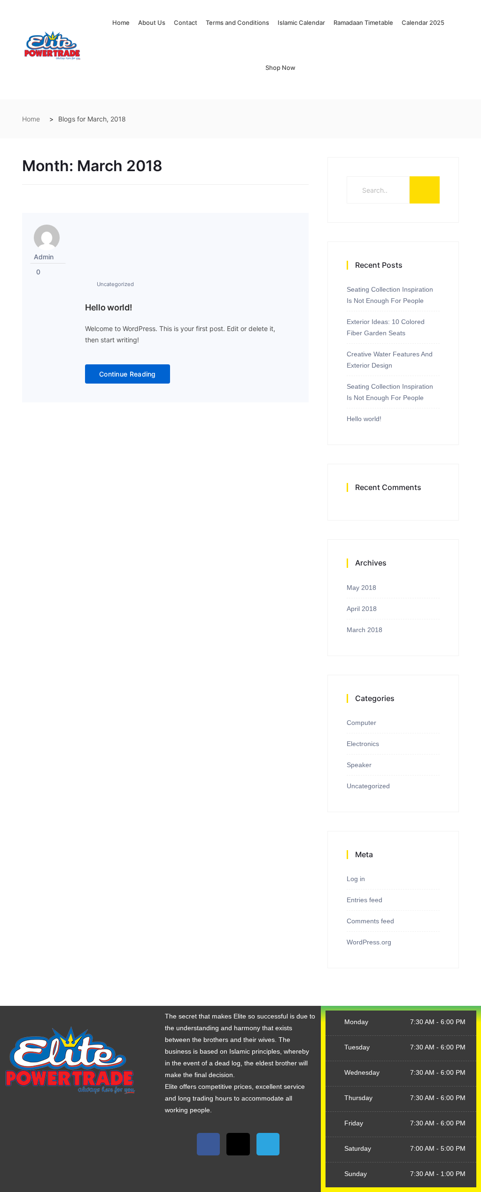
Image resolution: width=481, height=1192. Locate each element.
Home (121, 22)
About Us (151, 22)
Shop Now (280, 67)
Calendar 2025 (423, 22)
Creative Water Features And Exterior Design (390, 359)
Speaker (359, 765)
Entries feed (364, 900)
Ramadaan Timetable (363, 22)
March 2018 (364, 630)
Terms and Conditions (237, 22)
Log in (356, 879)
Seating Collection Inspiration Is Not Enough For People (390, 295)
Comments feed (370, 921)
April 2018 (362, 608)
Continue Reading (127, 374)
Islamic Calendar (301, 22)
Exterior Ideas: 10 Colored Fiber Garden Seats (386, 327)
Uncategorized (115, 284)
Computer (361, 722)
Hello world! (108, 307)
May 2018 (361, 587)
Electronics (363, 743)
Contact (185, 22)
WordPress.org (369, 942)
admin (44, 257)
